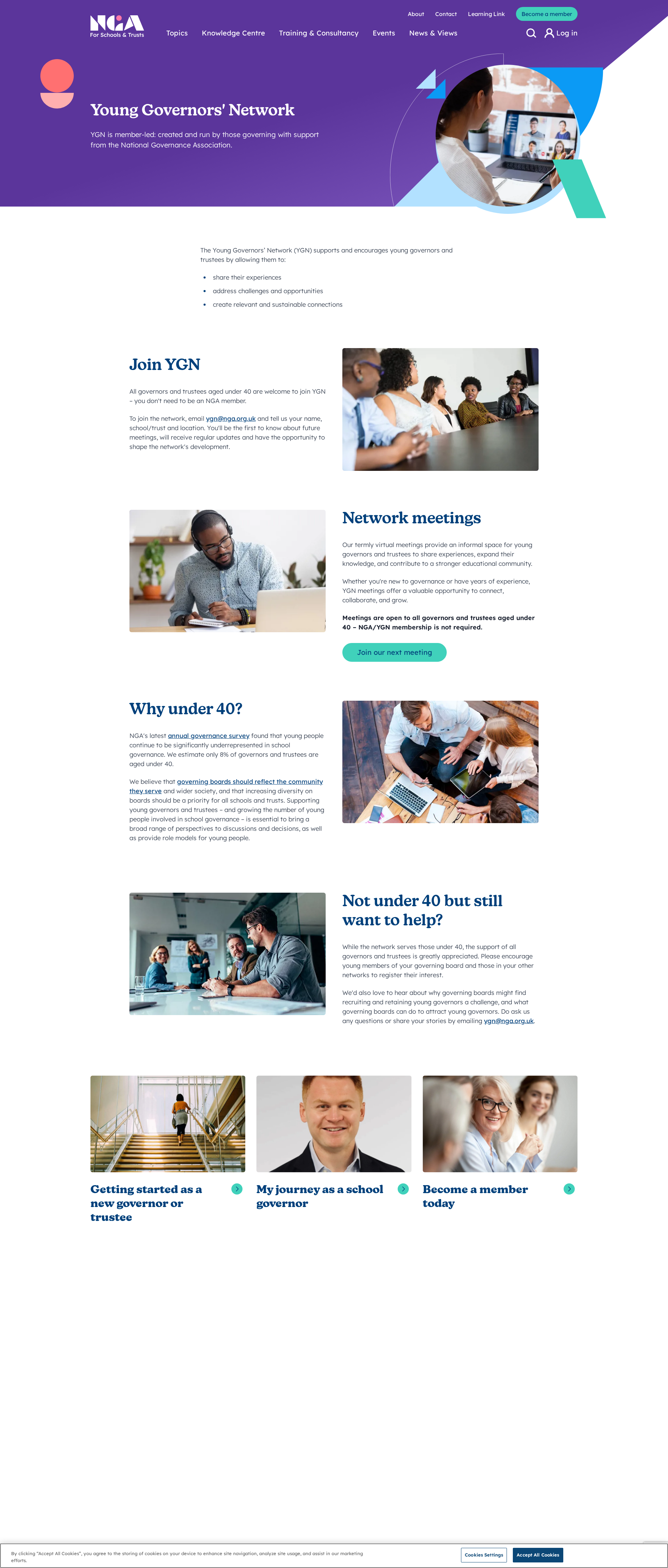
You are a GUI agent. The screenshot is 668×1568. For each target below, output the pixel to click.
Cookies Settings (484, 1555)
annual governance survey (208, 736)
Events (384, 33)
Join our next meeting (394, 652)
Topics (177, 33)
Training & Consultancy (319, 33)
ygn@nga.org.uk (231, 419)
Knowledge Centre (233, 33)
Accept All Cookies (538, 1555)
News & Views (433, 33)
